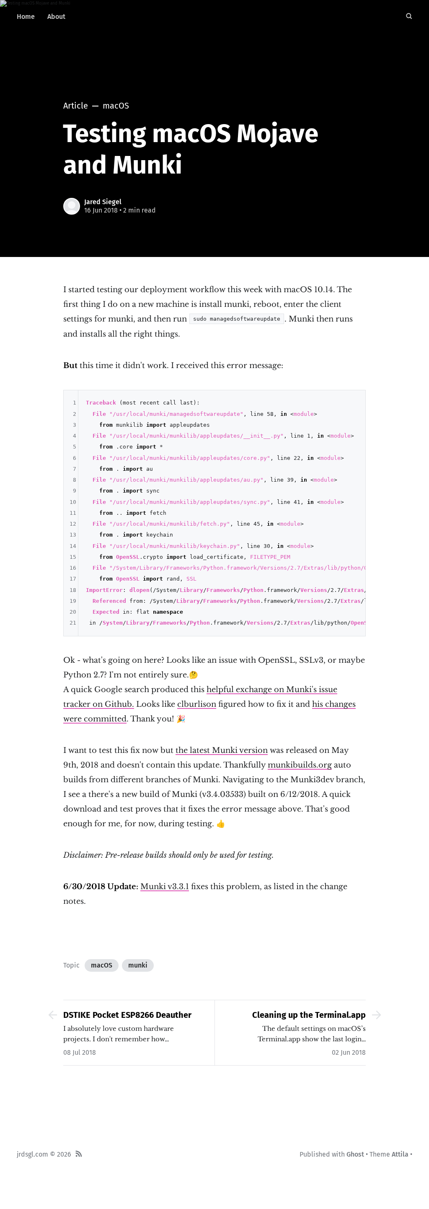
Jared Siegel (102, 202)
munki (137, 965)
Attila (400, 1154)
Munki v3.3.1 (164, 886)
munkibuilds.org (300, 765)
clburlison (196, 704)
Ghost (355, 1154)
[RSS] (78, 1154)
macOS (101, 965)
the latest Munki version (222, 750)
